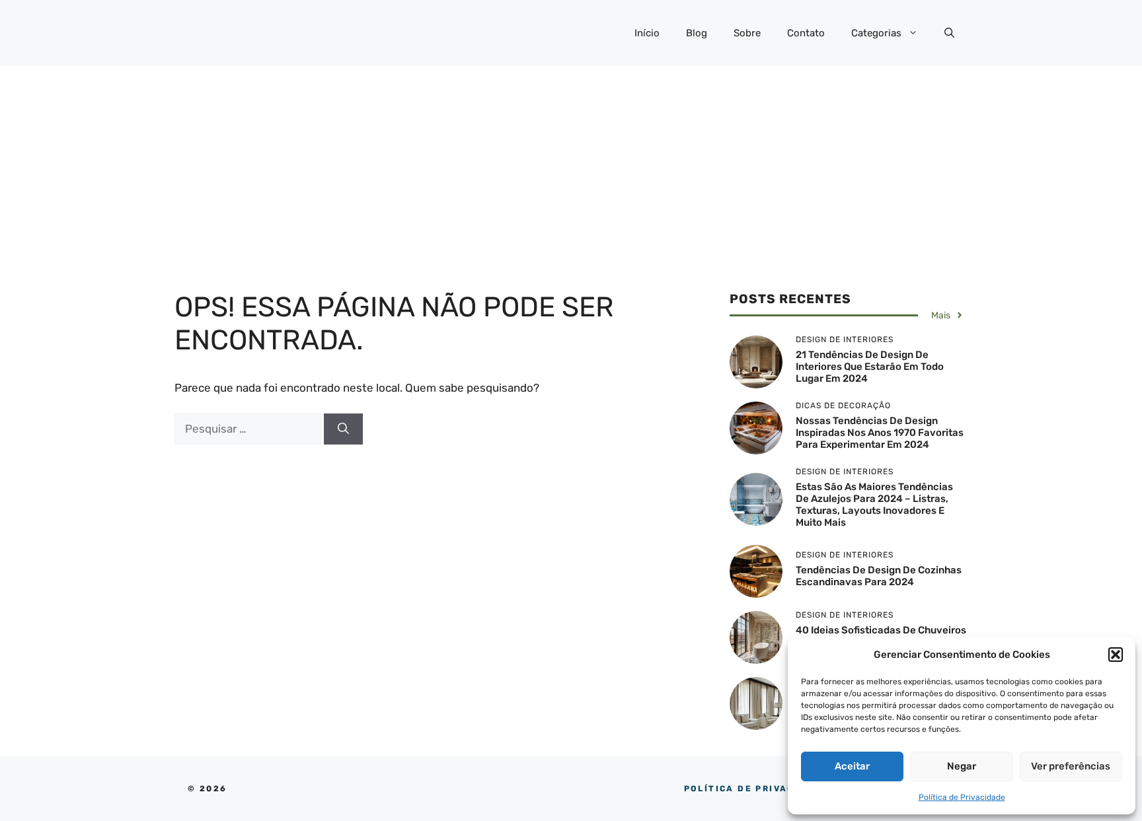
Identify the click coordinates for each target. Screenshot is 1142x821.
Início (647, 33)
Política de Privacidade (962, 797)
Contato (806, 33)
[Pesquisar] (343, 429)
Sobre (747, 33)
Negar (961, 766)
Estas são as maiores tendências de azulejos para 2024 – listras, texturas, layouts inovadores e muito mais (874, 504)
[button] (1115, 654)
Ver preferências (1070, 766)
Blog (696, 33)
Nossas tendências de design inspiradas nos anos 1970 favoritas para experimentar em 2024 (880, 432)
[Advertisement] (571, 165)
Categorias (876, 33)
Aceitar (852, 766)
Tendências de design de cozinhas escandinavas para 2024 (879, 576)
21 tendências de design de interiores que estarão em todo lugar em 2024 (870, 366)
